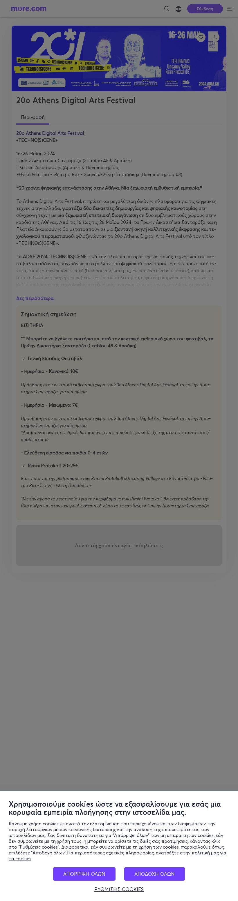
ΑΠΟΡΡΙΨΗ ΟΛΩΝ (84, 874)
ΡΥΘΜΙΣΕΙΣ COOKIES (119, 889)
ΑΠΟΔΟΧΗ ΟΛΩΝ (154, 874)
